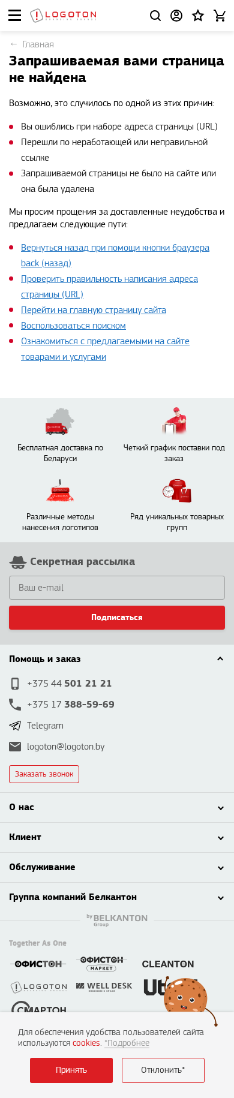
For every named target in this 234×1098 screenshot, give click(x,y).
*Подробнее (126, 1043)
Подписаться (117, 617)
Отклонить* (163, 1070)
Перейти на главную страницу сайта (93, 310)
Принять (71, 1070)
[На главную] (63, 15)
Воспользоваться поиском (73, 326)
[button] (198, 15)
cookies (86, 1043)
